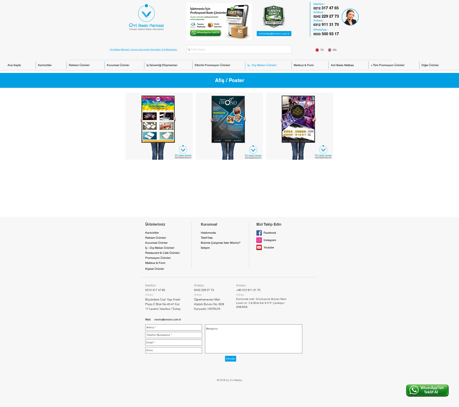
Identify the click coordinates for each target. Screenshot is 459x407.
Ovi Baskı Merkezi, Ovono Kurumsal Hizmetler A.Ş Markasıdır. (144, 49)
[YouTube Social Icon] (259, 247)
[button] (159, 126)
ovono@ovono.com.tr (167, 319)
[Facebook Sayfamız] (259, 233)
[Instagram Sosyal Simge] (259, 240)
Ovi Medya (236, 380)
